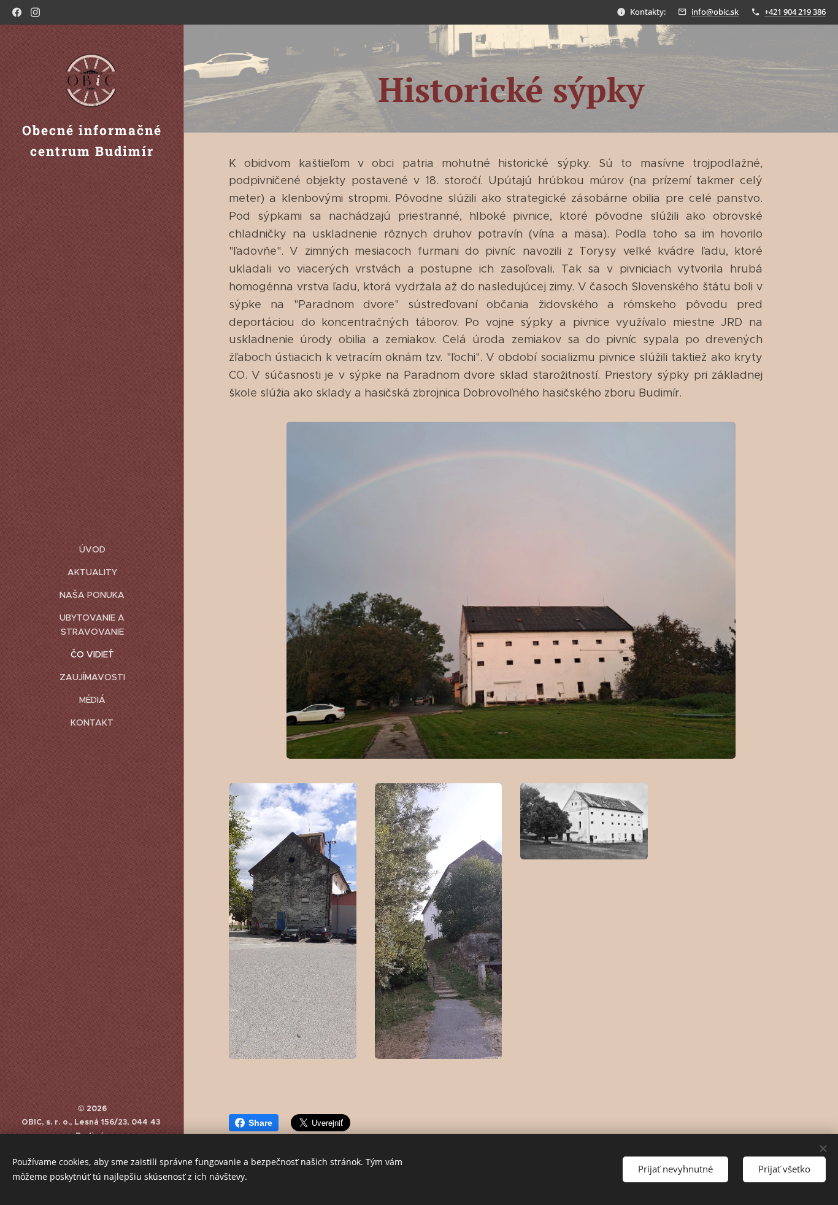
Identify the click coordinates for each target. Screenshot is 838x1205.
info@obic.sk (715, 11)
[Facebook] (17, 12)
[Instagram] (35, 12)
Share (260, 1123)
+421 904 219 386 (795, 11)
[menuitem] (92, 550)
